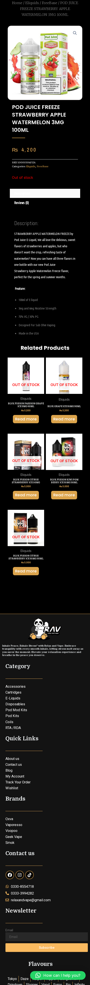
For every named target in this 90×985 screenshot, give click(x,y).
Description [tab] (22, 193)
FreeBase (49, 3)
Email (9, 930)
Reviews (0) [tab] (21, 203)
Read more (26, 419)
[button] (75, 33)
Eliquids (32, 3)
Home (17, 3)
